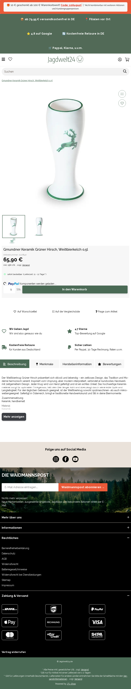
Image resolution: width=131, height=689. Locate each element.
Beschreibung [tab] (17, 364)
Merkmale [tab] (46, 364)
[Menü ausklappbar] (3, 59)
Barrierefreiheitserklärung (15, 548)
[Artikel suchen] (125, 72)
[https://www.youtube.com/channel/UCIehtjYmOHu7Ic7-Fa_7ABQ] (75, 459)
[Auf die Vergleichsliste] (122, 94)
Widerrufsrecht (10, 564)
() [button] (34, 274)
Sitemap (6, 580)
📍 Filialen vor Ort (97, 19)
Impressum (8, 585)
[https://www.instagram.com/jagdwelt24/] (56, 459)
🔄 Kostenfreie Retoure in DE (83, 33)
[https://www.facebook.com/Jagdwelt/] (65, 459)
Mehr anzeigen (14, 416)
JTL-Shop (71, 683)
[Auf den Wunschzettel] (122, 103)
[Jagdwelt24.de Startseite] (65, 59)
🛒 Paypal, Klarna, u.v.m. (65, 48)
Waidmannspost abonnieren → (83, 487)
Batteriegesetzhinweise (14, 569)
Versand (26, 265)
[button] (120, 59)
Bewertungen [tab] (112, 364)
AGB (4, 558)
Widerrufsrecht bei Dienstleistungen (21, 574)
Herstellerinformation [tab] (77, 364)
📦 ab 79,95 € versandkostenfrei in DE (47, 19)
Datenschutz (8, 553)
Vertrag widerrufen (14, 652)
